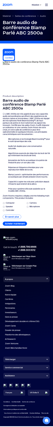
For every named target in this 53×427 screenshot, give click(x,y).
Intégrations (10, 303)
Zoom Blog (9, 286)
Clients (8, 290)
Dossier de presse (12, 330)
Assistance (10, 376)
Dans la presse (11, 317)
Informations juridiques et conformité (14, 409)
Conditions (6, 402)
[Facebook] (23, 385)
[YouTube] (17, 385)
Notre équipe (10, 294)
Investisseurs (10, 312)
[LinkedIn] (5, 385)
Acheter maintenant (16, 223)
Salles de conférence (25, 16)
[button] (46, 420)
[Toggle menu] (46, 5)
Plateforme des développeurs (17, 334)
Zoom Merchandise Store (16, 348)
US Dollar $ (34, 393)
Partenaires (10, 308)
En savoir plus (13, 216)
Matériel (7, 16)
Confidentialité (16, 402)
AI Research (10, 339)
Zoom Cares (10, 326)
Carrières (9, 299)
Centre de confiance (28, 402)
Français (9, 393)
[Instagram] (29, 385)
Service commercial (14, 367)
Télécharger (10, 359)
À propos (9, 279)
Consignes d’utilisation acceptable (14, 405)
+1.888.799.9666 (27, 246)
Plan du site (45, 413)
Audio (43, 16)
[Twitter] (11, 385)
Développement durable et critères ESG (22, 321)
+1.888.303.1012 (26, 250)
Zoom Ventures (11, 343)
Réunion (35, 5)
